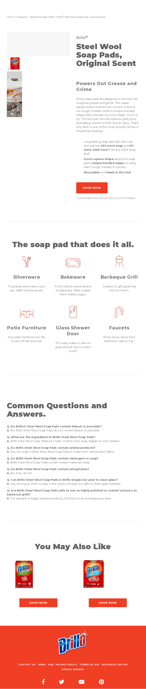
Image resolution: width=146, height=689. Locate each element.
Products (22, 16)
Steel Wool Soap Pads (42, 16)
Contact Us (27, 664)
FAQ (50, 664)
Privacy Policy (66, 664)
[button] (14, 63)
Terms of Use (90, 664)
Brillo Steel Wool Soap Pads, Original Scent (81, 16)
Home (10, 16)
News (42, 664)
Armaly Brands (73, 669)
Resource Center (115, 664)
